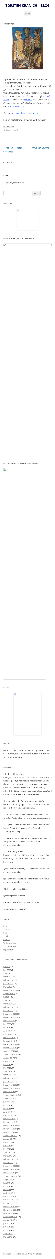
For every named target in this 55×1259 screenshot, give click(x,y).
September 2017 (10, 1135)
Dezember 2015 (10, 1206)
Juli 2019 (6, 1061)
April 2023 (7, 973)
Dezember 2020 (10, 1014)
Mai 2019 (7, 1068)
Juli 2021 (6, 997)
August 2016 (8, 1179)
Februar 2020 (9, 1037)
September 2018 (10, 1095)
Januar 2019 (8, 1081)
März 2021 (7, 1003)
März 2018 (7, 1115)
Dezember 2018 (10, 1085)
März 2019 (7, 1074)
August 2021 (8, 993)
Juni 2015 (7, 1226)
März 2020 (7, 1034)
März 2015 (7, 1237)
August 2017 (8, 1139)
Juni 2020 (7, 1024)
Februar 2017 (9, 1159)
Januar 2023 (8, 983)
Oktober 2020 (9, 1020)
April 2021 (7, 1000)
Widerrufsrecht (9, 943)
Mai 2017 (7, 1149)
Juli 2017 (6, 1142)
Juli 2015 (6, 1223)
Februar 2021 (9, 1007)
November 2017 (10, 1129)
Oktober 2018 (9, 1091)
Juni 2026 (7, 970)
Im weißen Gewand (41, 147)
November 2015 (10, 1210)
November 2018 (10, 1088)
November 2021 (10, 990)
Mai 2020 (7, 1027)
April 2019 (7, 1071)
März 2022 (7, 987)
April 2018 (7, 1112)
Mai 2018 (7, 1108)
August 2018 (8, 1098)
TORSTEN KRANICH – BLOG (27, 5)
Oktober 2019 (9, 1051)
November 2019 (10, 1047)
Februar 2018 (9, 1118)
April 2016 (7, 1193)
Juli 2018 (6, 1101)
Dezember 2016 (10, 1166)
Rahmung (9, 936)
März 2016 (7, 1196)
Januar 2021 (8, 1010)
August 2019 (8, 1058)
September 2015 (10, 1216)
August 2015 (8, 1220)
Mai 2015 (7, 1230)
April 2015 (7, 1233)
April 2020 (7, 1031)
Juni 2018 (7, 1105)
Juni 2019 (7, 1064)
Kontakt (6, 939)
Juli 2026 (6, 966)
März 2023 (7, 976)
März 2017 (7, 1156)
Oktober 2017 (9, 1132)
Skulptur (7, 929)
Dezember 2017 (10, 1125)
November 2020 (10, 1017)
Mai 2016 (7, 1189)
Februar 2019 (9, 1078)
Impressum (8, 949)
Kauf (5, 933)
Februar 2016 (9, 1199)
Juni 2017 (7, 1145)
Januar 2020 (8, 1041)
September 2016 (10, 1176)
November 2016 (10, 1169)
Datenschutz (10, 946)
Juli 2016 (6, 1183)
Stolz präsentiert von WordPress (29, 1254)
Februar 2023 (9, 980)
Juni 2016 (7, 1186)
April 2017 (7, 1152)
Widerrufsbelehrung (15, 106)
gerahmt (28, 99)
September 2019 (10, 1054)
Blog (5, 926)
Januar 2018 (8, 1122)
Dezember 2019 (10, 1044)
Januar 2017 (8, 1162)
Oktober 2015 (9, 1213)
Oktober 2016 (9, 1172)
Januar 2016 (8, 1203)
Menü (27, 13)
